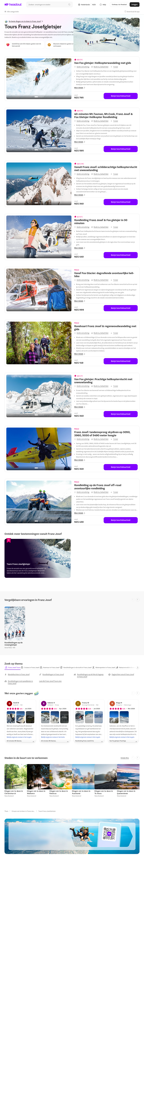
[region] (38, 78)
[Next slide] (138, 600)
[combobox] (49, 4)
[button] (11, 11)
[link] (37, 558)
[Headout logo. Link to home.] (13, 4)
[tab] (12, 667)
